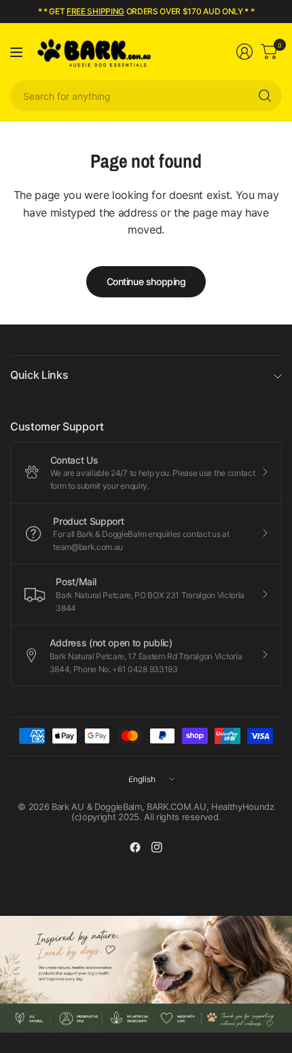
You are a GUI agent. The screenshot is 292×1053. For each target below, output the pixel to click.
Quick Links (39, 375)
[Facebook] (135, 847)
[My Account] (244, 51)
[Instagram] (157, 847)
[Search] (265, 95)
